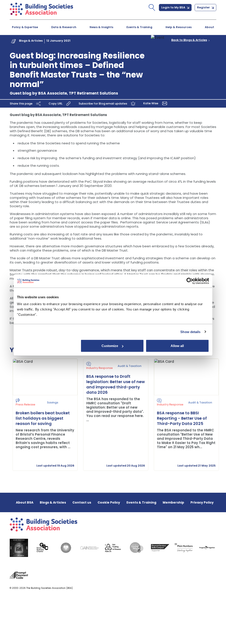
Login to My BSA (173, 7)
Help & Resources (179, 27)
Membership (173, 502)
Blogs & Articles (31, 41)
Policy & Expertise (25, 27)
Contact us (81, 502)
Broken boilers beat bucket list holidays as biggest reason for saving (43, 418)
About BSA (24, 502)
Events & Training (139, 27)
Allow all (177, 346)
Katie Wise (151, 103)
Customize (110, 346)
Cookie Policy (109, 502)
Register (204, 7)
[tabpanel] (42, 415)
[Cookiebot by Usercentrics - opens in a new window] (189, 280)
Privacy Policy (202, 502)
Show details (190, 331)
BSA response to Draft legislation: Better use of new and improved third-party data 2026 (115, 384)
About (209, 27)
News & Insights (101, 27)
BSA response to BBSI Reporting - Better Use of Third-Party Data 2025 (182, 418)
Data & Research (63, 27)
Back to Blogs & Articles (189, 40)
